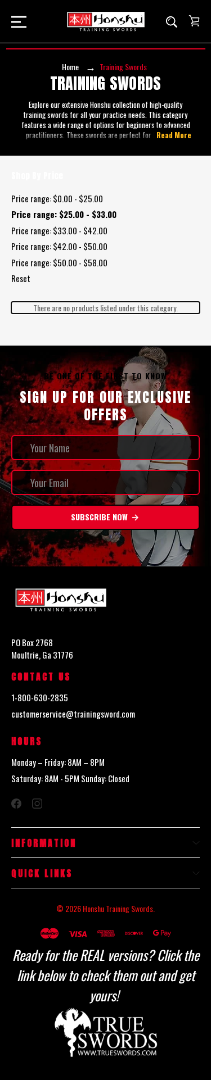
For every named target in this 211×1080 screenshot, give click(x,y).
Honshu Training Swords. (119, 908)
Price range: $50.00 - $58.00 (59, 262)
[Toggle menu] (15, 21)
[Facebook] (16, 803)
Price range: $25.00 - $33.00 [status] (63, 214)
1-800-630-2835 (39, 697)
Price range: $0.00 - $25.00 (57, 198)
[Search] (171, 21)
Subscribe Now (100, 517)
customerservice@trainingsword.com (73, 713)
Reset (20, 278)
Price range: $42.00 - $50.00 (59, 246)
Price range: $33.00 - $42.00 (59, 230)
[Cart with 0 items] (194, 20)
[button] (105, 1033)
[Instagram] (37, 803)
